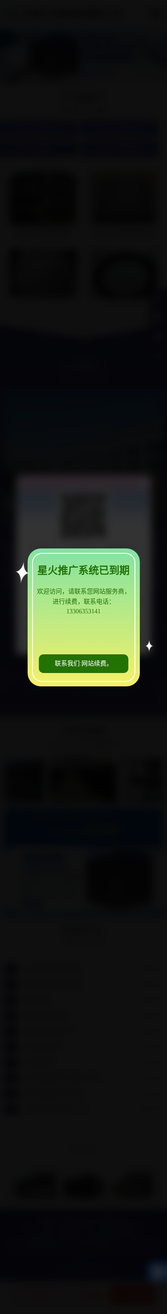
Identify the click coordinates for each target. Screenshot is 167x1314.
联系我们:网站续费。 (84, 663)
